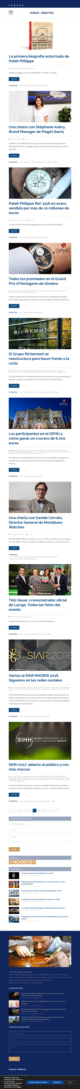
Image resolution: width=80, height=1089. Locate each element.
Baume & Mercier (27, 370)
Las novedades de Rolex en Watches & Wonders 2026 (41, 891)
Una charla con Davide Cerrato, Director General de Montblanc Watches (36, 522)
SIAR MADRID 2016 (30, 559)
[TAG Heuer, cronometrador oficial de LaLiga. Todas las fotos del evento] (40, 579)
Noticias (13, 68)
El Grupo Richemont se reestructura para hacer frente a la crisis (39, 358)
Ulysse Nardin (25, 453)
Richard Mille (39, 779)
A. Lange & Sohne (16, 370)
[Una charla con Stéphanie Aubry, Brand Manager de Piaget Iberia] (40, 106)
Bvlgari (29, 450)
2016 (20, 85)
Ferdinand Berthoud (36, 290)
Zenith (32, 453)
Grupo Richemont (29, 392)
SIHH (53, 801)
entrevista (33, 162)
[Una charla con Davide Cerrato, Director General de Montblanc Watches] (40, 497)
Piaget (19, 139)
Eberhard (25, 290)
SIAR (39, 716)
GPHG (25, 312)
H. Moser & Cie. (40, 451)
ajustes (19, 1087)
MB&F (57, 290)
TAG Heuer (18, 292)
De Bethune (55, 450)
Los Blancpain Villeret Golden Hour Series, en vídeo (40, 899)
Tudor (24, 292)
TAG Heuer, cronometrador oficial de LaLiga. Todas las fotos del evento (38, 605)
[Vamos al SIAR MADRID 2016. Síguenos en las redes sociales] (40, 655)
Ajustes (69, 1082)
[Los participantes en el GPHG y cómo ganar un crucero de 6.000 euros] (40, 413)
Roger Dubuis (37, 372)
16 (25, 810)
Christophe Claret (44, 450)
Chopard (35, 450)
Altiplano (26, 162)
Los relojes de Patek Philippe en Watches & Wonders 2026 (43, 908)
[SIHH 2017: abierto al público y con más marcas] (40, 741)
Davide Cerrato (19, 557)
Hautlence (35, 778)
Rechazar (57, 1082)
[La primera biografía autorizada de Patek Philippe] (40, 36)
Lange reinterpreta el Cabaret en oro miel (37, 873)
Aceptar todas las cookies (38, 1082)
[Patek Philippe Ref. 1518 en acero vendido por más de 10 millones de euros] (40, 183)
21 (49, 810)
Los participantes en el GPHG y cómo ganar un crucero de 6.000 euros (37, 438)
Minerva (47, 557)
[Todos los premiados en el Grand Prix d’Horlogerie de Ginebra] (40, 258)
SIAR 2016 (45, 716)
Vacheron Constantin (50, 372)
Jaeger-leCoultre (58, 370)
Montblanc (63, 290)
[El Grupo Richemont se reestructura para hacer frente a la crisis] (40, 333)
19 (39, 810)
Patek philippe (43, 85)
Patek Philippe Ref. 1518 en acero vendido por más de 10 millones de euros (39, 208)
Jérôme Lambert (37, 557)
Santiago (32, 68)
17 (29, 810)
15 (20, 810)
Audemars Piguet (16, 290)
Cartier (36, 370)
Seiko (69, 451)
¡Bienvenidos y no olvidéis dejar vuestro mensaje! (25, 983)
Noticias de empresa (30, 85)
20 (44, 810)
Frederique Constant (43, 687)
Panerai (25, 372)
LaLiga (25, 634)
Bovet (24, 450)
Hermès (48, 451)
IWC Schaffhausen (45, 370)
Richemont (55, 392)
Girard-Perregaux (49, 290)
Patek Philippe (21, 68)
